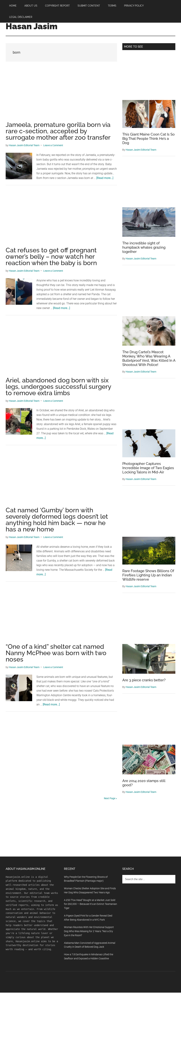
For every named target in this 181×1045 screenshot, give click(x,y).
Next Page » (110, 798)
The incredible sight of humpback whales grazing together (143, 247)
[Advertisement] (61, 95)
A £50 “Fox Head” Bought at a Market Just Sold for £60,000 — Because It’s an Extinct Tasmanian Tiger (90, 904)
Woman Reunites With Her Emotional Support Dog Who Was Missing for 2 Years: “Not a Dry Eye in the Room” (89, 931)
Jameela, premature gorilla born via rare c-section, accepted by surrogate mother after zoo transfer (58, 131)
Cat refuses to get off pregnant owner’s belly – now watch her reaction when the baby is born (51, 256)
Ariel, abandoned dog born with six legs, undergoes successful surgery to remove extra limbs (58, 386)
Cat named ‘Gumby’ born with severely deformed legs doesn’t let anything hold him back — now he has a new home (57, 519)
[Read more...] (104, 178)
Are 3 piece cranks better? (144, 680)
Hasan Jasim (31, 26)
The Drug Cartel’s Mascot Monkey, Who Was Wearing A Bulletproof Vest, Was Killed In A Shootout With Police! (148, 358)
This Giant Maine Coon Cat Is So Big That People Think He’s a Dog (148, 138)
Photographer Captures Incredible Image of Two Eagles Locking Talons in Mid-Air (148, 468)
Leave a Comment (53, 145)
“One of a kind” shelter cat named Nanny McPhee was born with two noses (56, 653)
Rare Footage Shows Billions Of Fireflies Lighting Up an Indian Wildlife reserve (148, 575)
